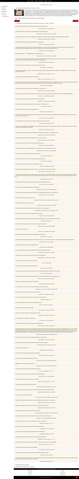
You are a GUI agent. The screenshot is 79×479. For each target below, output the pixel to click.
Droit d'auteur (62, 470)
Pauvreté (25, 466)
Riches (28, 466)
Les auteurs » (75, 20)
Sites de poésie (30, 470)
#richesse (30, 18)
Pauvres (32, 466)
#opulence (38, 18)
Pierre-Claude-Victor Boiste (64, 12)
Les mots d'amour (4, 6)
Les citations (3, 7)
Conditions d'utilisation (63, 473)
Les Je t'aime (4, 14)
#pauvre (26, 18)
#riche (23, 18)
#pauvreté (34, 18)
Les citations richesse (18, 466)
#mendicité (42, 18)
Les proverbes (4, 11)
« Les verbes (17, 20)
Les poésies (3, 9)
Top (76, 477)
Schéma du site (30, 473)
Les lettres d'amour (5, 16)
